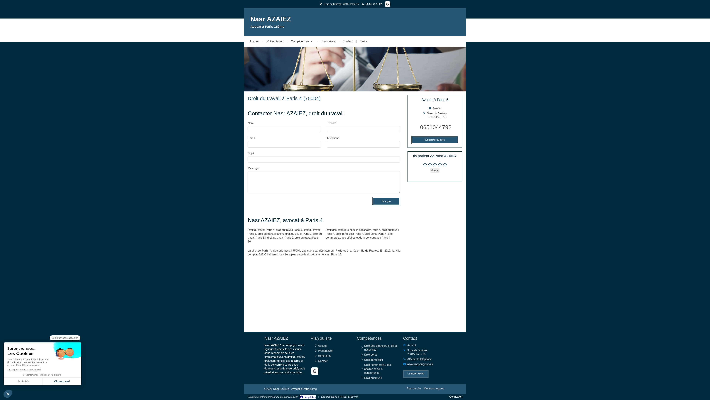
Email (251, 138)
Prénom (331, 123)
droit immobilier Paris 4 (349, 233)
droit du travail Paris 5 (289, 229)
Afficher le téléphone (419, 359)
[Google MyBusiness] (387, 4)
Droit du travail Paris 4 (261, 229)
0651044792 (436, 127)
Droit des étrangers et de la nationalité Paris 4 (353, 229)
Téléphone (333, 138)
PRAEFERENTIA (349, 396)
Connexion (455, 396)
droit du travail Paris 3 (298, 233)
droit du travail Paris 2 (280, 237)
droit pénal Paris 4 (375, 233)
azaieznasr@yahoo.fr (420, 364)
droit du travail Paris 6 (271, 233)
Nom (251, 123)
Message (253, 168)
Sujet (251, 153)
